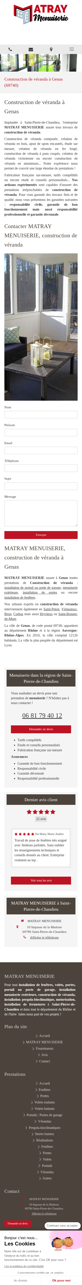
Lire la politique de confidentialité (24, 1266)
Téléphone (11, 461)
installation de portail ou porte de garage (32, 587)
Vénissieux (69, 609)
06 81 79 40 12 (42, 715)
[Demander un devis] (31, 49)
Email (8, 443)
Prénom (9, 425)
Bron (7, 614)
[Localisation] (51, 49)
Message (10, 496)
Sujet (7, 478)
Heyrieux (46, 614)
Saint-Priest (51, 609)
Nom (7, 407)
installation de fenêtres (19, 597)
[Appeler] (10, 49)
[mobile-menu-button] (71, 49)
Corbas (18, 614)
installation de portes (40, 592)
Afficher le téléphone (44, 937)
